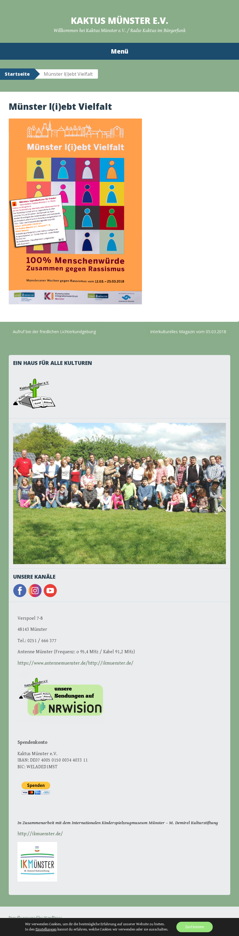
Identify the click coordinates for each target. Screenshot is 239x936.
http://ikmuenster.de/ (40, 834)
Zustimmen (194, 927)
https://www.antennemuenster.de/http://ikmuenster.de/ (75, 663)
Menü (119, 51)
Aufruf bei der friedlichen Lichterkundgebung (54, 331)
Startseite (17, 74)
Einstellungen (46, 929)
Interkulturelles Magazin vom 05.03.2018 (188, 331)
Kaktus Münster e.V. (119, 21)
